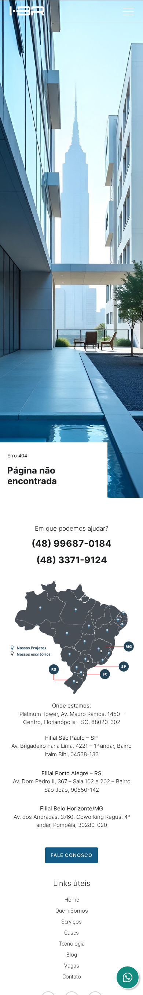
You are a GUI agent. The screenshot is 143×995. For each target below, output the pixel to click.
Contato (71, 977)
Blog (71, 955)
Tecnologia (72, 944)
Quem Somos (71, 911)
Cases (71, 933)
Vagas (71, 966)
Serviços (71, 922)
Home (72, 900)
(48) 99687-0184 (71, 543)
